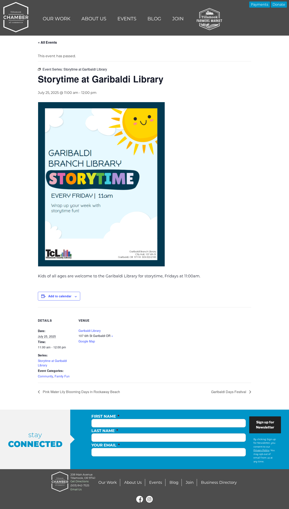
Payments (259, 5)
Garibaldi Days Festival (229, 391)
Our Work (56, 19)
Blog (154, 19)
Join (178, 19)
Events (126, 19)
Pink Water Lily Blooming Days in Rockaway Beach (81, 391)
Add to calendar (59, 296)
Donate (278, 5)
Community (45, 376)
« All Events (47, 42)
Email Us (76, 489)
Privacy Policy (261, 450)
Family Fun (62, 376)
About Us (93, 19)
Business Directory (219, 482)
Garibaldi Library (89, 330)
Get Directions (79, 481)
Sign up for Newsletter (265, 424)
